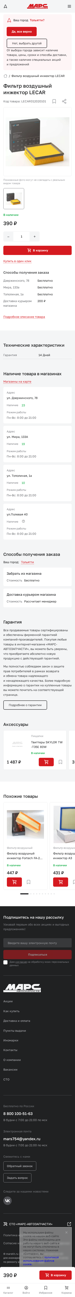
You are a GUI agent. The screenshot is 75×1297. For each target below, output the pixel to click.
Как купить (11, 1011)
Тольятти (27, 562)
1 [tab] (24, 893)
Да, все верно (22, 31)
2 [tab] (30, 893)
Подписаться (37, 954)
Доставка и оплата (16, 1020)
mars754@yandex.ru (21, 1138)
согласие (21, 961)
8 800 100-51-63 (18, 1113)
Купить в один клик (17, 261)
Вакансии (10, 1069)
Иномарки (10, 1040)
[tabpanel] (25, 846)
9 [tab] (51, 893)
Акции (8, 1001)
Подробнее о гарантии (25, 705)
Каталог (8, 1292)
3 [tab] (33, 893)
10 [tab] (54, 893)
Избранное (45, 1292)
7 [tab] (45, 893)
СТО (6, 1079)
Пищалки (37, 736)
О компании (12, 1060)
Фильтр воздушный (19, 847)
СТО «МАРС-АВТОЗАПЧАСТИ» (30, 1224)
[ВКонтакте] (49, 106)
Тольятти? (37, 20)
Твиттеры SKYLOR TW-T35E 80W (46, 744)
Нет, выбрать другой (27, 43)
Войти (26, 1292)
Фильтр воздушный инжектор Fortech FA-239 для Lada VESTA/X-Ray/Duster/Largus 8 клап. (25, 856)
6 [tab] (42, 893)
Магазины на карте (17, 381)
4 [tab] (36, 893)
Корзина (66, 1292)
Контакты (10, 1050)
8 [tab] (48, 893)
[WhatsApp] (62, 106)
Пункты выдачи (14, 1030)
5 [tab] (39, 893)
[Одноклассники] (56, 106)
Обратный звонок (20, 1166)
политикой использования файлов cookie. (41, 1261)
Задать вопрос (17, 1177)
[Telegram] (42, 106)
